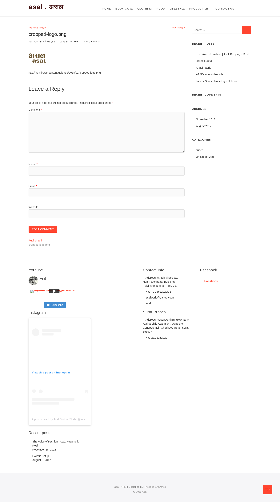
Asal (144, 491)
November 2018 (205, 119)
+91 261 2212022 (156, 337)
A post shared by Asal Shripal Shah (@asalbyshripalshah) (68, 419)
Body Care (124, 8)
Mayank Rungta (45, 41)
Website (33, 207)
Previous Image (37, 27)
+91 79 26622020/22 (158, 291)
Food (161, 8)
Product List (200, 8)
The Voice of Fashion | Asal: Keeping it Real (222, 54)
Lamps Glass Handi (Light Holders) (217, 81)
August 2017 (203, 126)
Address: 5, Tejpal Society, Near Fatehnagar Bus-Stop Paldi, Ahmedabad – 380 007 (160, 281)
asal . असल (46, 7)
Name (33, 164)
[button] (38, 57)
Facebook (208, 270)
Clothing (144, 8)
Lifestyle (177, 8)
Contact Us (224, 8)
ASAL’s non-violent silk (209, 74)
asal (148, 303)
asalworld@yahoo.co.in (159, 297)
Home (106, 8)
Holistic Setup (204, 60)
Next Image (178, 27)
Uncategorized (205, 156)
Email (33, 186)
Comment (35, 109)
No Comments (91, 41)
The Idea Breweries (155, 486)
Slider (199, 150)
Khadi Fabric (203, 67)
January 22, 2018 (69, 41)
